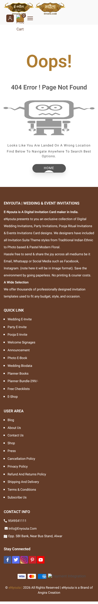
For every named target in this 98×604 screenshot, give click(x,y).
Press (12, 451)
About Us (14, 428)
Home (49, 168)
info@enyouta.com (23, 529)
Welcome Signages (21, 342)
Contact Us (16, 435)
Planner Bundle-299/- (23, 381)
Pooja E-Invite (17, 335)
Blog (11, 420)
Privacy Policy (18, 467)
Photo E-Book (17, 358)
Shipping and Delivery (23, 482)
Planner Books (18, 374)
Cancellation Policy (21, 459)
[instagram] (24, 560)
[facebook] (7, 560)
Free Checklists (19, 389)
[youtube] (40, 560)
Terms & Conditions (22, 490)
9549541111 (17, 521)
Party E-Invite (17, 327)
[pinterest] (32, 560)
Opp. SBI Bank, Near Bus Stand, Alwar (35, 536)
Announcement (19, 350)
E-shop (13, 397)
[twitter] (16, 560)
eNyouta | (15, 588)
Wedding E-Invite (20, 319)
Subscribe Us (17, 497)
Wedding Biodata (20, 366)
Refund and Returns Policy (27, 474)
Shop (11, 443)
